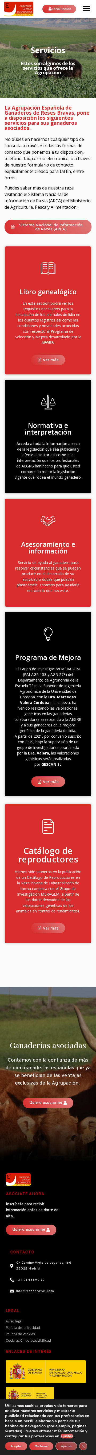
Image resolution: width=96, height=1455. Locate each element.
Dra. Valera (38, 753)
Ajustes (66, 1446)
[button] (86, 9)
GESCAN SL (51, 764)
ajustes (67, 1436)
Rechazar (41, 1446)
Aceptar (16, 1446)
